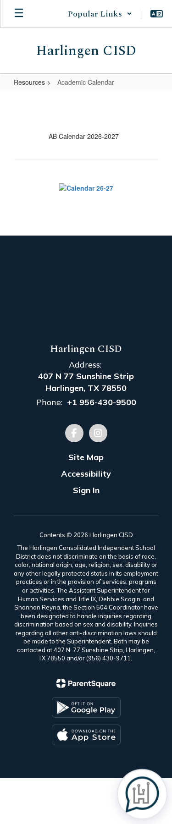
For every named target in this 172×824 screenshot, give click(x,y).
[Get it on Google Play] (86, 707)
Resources (29, 82)
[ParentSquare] (86, 683)
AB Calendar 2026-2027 (84, 136)
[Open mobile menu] (18, 13)
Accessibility (86, 473)
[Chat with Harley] (142, 794)
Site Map (86, 457)
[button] (99, 13)
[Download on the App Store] (86, 735)
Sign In (86, 490)
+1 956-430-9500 (101, 402)
